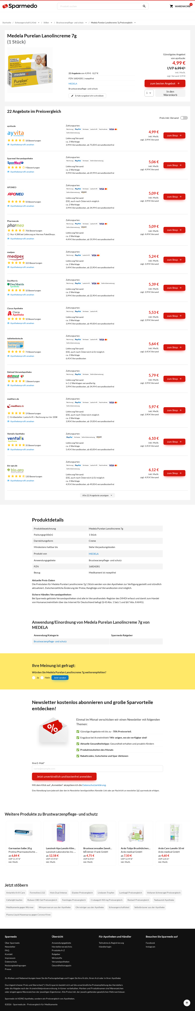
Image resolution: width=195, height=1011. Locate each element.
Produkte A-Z (58, 950)
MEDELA (73, 83)
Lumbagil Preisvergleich (130, 892)
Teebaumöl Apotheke (164, 900)
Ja (38, 677)
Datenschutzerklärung (94, 785)
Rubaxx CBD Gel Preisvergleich (42, 900)
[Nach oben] (187, 1003)
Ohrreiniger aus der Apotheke (90, 907)
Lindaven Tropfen (106, 892)
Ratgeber (56, 954)
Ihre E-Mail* (38, 763)
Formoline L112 (37, 892)
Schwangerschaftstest (119, 907)
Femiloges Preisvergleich (74, 900)
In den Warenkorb (170, 93)
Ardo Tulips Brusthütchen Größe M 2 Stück (136, 848)
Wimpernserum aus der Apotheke (55, 907)
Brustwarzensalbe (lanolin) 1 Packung (98, 848)
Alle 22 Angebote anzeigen (95, 495)
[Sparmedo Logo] (19, 6)
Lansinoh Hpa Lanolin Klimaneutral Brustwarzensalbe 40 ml (61, 848)
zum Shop (172, 135)
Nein (47, 677)
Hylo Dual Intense (58, 892)
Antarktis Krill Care (15, 892)
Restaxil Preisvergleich (138, 900)
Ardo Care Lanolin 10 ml (171, 848)
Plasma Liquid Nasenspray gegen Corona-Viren (28, 914)
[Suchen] (143, 6)
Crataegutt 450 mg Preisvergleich (106, 900)
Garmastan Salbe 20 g (20, 848)
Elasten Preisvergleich (82, 892)
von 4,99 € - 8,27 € (83, 73)
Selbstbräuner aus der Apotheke (149, 907)
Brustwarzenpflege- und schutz (50, 641)
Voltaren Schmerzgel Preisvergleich (164, 892)
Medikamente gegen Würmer (20, 907)
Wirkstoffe (57, 958)
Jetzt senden (60, 677)
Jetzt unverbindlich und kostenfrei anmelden (64, 776)
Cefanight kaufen (14, 900)
